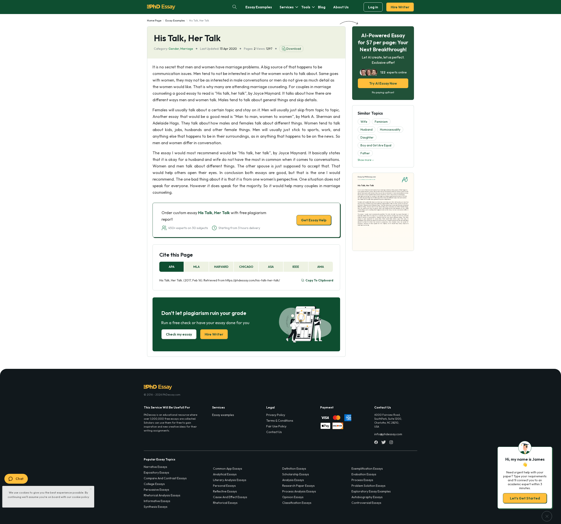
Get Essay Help (314, 220)
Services (287, 7)
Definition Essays (294, 469)
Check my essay (179, 334)
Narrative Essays (155, 467)
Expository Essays (156, 472)
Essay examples (223, 415)
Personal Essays (224, 486)
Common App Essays (227, 469)
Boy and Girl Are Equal (375, 145)
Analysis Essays (293, 480)
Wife (363, 122)
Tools (305, 7)
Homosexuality (390, 129)
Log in (373, 7)
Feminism (381, 122)
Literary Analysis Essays (229, 480)
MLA (196, 267)
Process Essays (362, 480)
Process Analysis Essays (299, 491)
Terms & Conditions (279, 421)
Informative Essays (157, 501)
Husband (366, 129)
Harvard (221, 267)
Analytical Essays (225, 474)
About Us (341, 7)
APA (171, 267)
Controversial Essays (366, 503)
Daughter (367, 137)
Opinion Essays (293, 497)
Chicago (246, 267)
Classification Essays (296, 503)
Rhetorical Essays (225, 503)
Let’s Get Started (525, 498)
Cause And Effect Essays (230, 497)
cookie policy (80, 497)
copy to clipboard (319, 280)
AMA (320, 267)
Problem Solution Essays (368, 486)
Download (293, 49)
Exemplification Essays (367, 469)
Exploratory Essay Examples (371, 491)
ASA (271, 267)
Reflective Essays (225, 491)
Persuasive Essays (156, 490)
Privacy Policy (275, 415)
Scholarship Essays (295, 474)
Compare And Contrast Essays (165, 478)
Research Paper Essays (298, 486)
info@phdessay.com (388, 434)
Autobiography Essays (367, 497)
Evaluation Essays (364, 474)
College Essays (154, 484)
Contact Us (274, 432)
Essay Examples (258, 7)
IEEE (295, 267)
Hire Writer (400, 7)
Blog (321, 7)
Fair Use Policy (276, 426)
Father (365, 153)
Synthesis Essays (155, 507)
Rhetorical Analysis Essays (162, 495)
